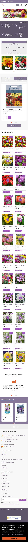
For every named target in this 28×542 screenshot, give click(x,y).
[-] (6, 118)
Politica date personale (17, 534)
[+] (6, 117)
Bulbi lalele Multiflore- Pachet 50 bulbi (20, 265)
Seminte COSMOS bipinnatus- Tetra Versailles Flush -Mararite (7, 416)
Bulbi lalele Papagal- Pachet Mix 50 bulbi (8, 285)
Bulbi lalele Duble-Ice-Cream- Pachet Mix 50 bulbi (8, 148)
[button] (9, 117)
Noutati (8, 80)
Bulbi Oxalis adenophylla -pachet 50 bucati (20, 285)
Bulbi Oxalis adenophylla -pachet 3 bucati (8, 304)
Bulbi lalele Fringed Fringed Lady (20, 246)
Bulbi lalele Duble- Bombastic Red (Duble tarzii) (8, 187)
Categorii (14, 42)
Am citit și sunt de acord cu (10, 503)
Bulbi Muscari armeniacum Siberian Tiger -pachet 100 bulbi (20, 324)
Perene (14, 50)
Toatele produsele (13, 125)
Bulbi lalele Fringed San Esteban (20, 226)
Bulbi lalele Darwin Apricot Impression (20, 206)
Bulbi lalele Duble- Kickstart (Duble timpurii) (20, 187)
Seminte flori (20, 47)
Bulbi (7, 67)
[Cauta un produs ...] (21, 5)
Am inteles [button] (14, 538)
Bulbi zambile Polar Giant (8, 324)
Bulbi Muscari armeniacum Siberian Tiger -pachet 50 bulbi (8, 343)
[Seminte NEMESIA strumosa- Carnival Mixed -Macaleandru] (14, 96)
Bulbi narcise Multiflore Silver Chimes (20, 304)
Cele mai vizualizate (7, 399)
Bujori (7, 47)
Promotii (7, 78)
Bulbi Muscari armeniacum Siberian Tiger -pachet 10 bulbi (20, 343)
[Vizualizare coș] (25, 5)
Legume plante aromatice (14, 53)
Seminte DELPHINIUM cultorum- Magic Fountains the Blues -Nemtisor (20, 416)
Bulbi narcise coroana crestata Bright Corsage (20, 363)
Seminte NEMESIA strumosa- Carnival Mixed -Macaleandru (13, 110)
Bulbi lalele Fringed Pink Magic (8, 246)
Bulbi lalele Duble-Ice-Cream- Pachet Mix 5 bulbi (20, 148)
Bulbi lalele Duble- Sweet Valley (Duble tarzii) (8, 167)
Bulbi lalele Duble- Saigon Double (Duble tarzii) (20, 167)
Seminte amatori (20, 67)
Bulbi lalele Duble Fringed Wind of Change (8, 206)
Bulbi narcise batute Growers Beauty (8, 363)
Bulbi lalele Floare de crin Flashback (8, 226)
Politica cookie (6, 534)
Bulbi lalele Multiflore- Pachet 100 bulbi (8, 265)
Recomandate (20, 78)
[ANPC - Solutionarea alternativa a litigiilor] (14, 518)
